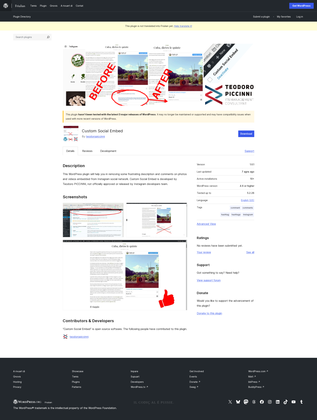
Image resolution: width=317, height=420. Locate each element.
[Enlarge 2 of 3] (182, 207)
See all (250, 252)
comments (248, 208)
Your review (204, 252)
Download (246, 133)
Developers (137, 381)
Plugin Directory (22, 16)
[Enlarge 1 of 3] (119, 207)
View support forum (209, 280)
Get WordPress (301, 5)
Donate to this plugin (209, 313)
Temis (75, 376)
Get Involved (197, 371)
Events (193, 376)
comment (235, 208)
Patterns (76, 387)
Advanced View (206, 224)
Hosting (17, 381)
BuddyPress (256, 387)
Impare (134, 371)
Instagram (248, 214)
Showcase (77, 371)
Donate (195, 381)
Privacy (17, 387)
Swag (194, 387)
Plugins (76, 381)
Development (108, 151)
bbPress (254, 381)
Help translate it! (183, 26)
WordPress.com (258, 371)
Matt (252, 376)
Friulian (48, 402)
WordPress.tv (139, 387)
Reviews (87, 151)
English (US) (247, 200)
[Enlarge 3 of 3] (182, 244)
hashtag (225, 214)
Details (70, 151)
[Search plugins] (48, 37)
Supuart (135, 376)
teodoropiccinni (95, 136)
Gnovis (17, 376)
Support (249, 151)
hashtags (236, 214)
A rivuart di (19, 371)
